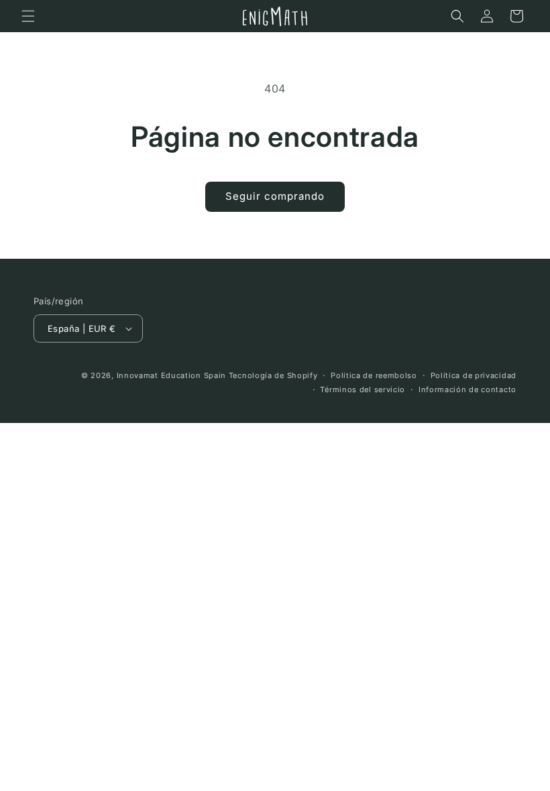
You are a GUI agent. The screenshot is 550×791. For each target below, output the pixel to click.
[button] (28, 16)
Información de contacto (467, 389)
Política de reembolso (374, 375)
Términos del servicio (362, 389)
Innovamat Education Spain (172, 375)
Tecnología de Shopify (273, 375)
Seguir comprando (275, 196)
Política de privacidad (473, 375)
